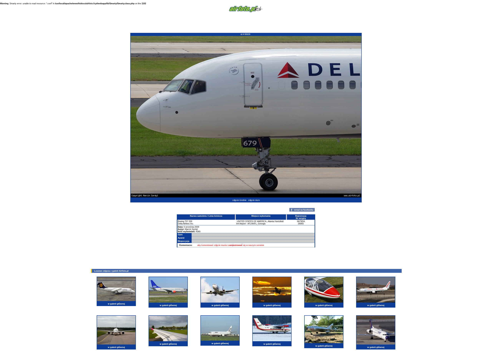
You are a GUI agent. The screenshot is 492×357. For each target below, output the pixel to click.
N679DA (301, 221)
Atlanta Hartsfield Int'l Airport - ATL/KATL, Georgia (259, 222)
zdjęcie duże (254, 200)
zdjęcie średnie (239, 200)
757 (186, 221)
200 (190, 221)
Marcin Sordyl (191, 229)
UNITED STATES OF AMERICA (251, 221)
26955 (301, 223)
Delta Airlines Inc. (186, 223)
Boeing (181, 221)
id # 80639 (245, 34)
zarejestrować (235, 245)
